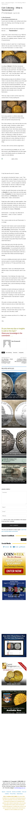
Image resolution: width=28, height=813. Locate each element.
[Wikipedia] (20, 547)
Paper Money (14, 478)
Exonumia (15, 352)
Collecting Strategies (9, 2)
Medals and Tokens (13, 422)
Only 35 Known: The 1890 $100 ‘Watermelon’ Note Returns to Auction (14, 480)
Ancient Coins (14, 451)
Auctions (13, 392)
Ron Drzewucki (9, 13)
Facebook (7, 546)
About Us (3, 791)
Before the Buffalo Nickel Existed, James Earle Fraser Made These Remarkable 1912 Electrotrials (14, 396)
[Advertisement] (14, 617)
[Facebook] (4, 547)
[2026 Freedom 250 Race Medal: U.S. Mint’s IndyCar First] (14, 414)
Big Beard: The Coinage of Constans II (14, 453)
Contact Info (8, 791)
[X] (11, 547)
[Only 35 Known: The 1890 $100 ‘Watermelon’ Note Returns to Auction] (14, 470)
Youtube (16, 546)
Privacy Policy (13, 793)
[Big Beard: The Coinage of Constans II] (14, 442)
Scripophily (21, 352)
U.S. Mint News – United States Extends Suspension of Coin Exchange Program (7, 361)
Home (3, 2)
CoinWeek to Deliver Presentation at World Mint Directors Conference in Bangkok (20, 361)
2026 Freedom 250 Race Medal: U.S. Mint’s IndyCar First (14, 424)
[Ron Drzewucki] (3, 13)
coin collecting (9, 352)
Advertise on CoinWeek (16, 791)
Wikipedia (23, 546)
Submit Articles (20, 793)
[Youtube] (14, 547)
